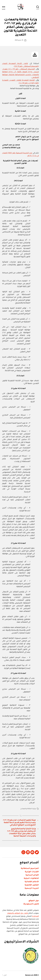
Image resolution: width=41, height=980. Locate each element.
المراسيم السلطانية (30, 869)
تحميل (34, 55)
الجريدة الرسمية (32, 888)
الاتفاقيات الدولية (31, 878)
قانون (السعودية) (31, 904)
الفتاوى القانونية (32, 885)
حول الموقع (34, 901)
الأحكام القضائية (32, 882)
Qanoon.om (29, 975)
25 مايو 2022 (19, 40)
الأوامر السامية (32, 875)
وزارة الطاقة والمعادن (28, 809)
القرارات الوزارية (32, 872)
